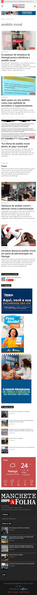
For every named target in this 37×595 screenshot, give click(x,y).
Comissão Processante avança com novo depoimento (21, 451)
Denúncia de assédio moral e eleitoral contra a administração (17, 207)
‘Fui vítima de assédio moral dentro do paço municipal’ (15, 145)
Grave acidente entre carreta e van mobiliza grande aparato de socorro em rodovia (21, 425)
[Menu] (2, 7)
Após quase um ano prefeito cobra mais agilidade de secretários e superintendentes (17, 103)
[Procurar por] (35, 7)
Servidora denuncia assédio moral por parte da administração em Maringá (18, 253)
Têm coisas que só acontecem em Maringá (19, 416)
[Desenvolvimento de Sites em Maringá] (23, 593)
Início (3, 19)
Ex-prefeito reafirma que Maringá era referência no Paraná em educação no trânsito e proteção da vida (21, 434)
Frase (4, 166)
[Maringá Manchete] (18, 6)
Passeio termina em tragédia (16, 442)
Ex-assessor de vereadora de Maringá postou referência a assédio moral (15, 57)
